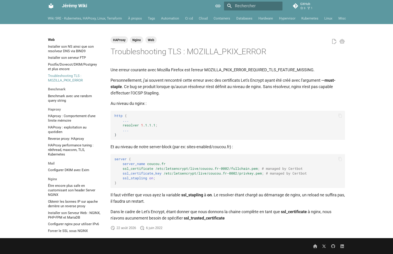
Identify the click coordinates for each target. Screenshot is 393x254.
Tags (151, 18)
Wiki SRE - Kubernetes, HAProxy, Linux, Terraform (85, 18)
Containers (222, 18)
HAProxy (119, 40)
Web (151, 40)
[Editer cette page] (334, 41)
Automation (170, 18)
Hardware (266, 18)
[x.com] (324, 246)
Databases (244, 18)
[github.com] (333, 246)
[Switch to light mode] (218, 6)
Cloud (203, 18)
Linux (329, 18)
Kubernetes (309, 18)
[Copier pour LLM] (342, 41)
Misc (342, 18)
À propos (135, 18)
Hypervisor (287, 18)
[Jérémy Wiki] (51, 6)
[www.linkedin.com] (342, 246)
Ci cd (189, 18)
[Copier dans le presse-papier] (340, 116)
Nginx (136, 40)
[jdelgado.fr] (315, 246)
